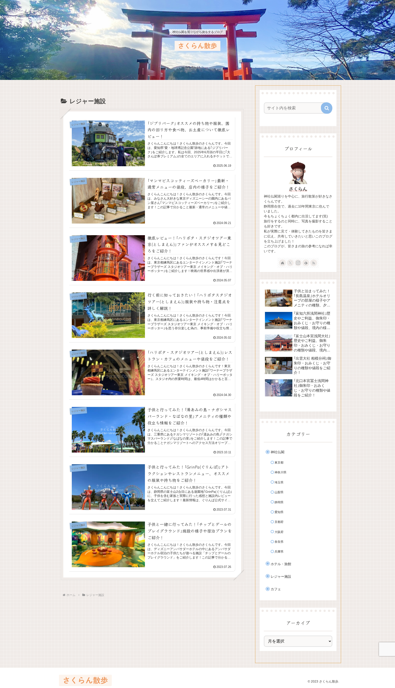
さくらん (298, 188)
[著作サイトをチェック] (283, 263)
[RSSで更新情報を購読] (314, 263)
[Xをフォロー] (290, 263)
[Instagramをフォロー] (298, 263)
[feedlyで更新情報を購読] (306, 263)
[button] (326, 108)
